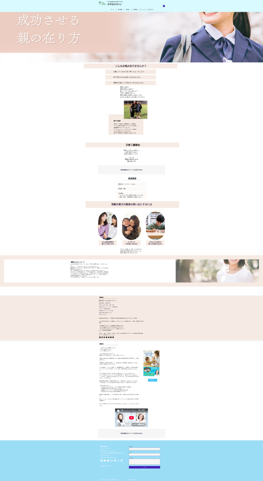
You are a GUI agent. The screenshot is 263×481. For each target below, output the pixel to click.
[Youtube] (102, 337)
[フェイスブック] (115, 460)
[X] (111, 337)
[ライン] (108, 460)
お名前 (130, 446)
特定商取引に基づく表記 (105, 465)
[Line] (104, 337)
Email (130, 452)
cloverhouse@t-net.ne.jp (108, 457)
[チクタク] (121, 460)
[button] (164, 5)
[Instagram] (106, 337)
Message (131, 457)
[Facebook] (108, 337)
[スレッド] (100, 337)
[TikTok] (113, 337)
